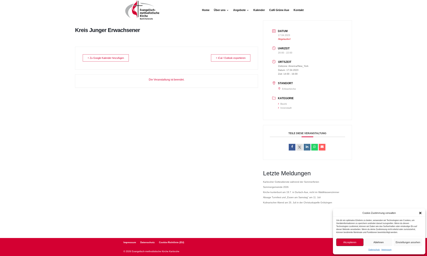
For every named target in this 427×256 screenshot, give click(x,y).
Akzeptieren (349, 242)
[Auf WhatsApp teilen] (314, 147)
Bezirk (283, 103)
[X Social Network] (299, 147)
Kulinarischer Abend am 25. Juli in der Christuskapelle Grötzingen (297, 202)
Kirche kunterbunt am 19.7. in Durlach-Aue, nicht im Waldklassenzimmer (301, 192)
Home (205, 10)
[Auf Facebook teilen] (292, 147)
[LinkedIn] (307, 147)
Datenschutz (374, 249)
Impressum (386, 249)
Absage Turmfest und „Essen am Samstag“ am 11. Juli (292, 197)
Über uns (220, 10)
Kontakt (299, 10)
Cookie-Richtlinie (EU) (171, 242)
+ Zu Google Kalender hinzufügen (106, 57)
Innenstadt (286, 107)
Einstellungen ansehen (408, 242)
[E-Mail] (322, 147)
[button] (420, 213)
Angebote (239, 10)
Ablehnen (378, 242)
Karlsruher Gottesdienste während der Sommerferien (291, 181)
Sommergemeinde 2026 (276, 187)
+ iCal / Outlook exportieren (231, 57)
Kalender (259, 10)
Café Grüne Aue (279, 10)
